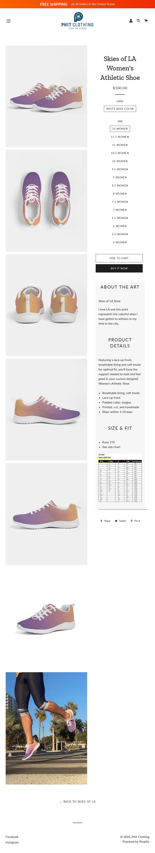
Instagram (12, 842)
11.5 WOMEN (120, 136)
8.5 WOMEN (120, 185)
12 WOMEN (120, 128)
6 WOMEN (120, 226)
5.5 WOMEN (120, 234)
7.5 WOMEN (120, 201)
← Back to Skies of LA (77, 801)
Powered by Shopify (135, 841)
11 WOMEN (120, 144)
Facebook (12, 836)
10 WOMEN (120, 161)
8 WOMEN (120, 193)
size (120, 121)
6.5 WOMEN (120, 217)
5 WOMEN (120, 242)
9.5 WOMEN (120, 169)
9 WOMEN (120, 177)
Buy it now (119, 268)
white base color (120, 108)
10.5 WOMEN (120, 153)
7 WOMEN (120, 209)
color (120, 101)
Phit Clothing (140, 836)
